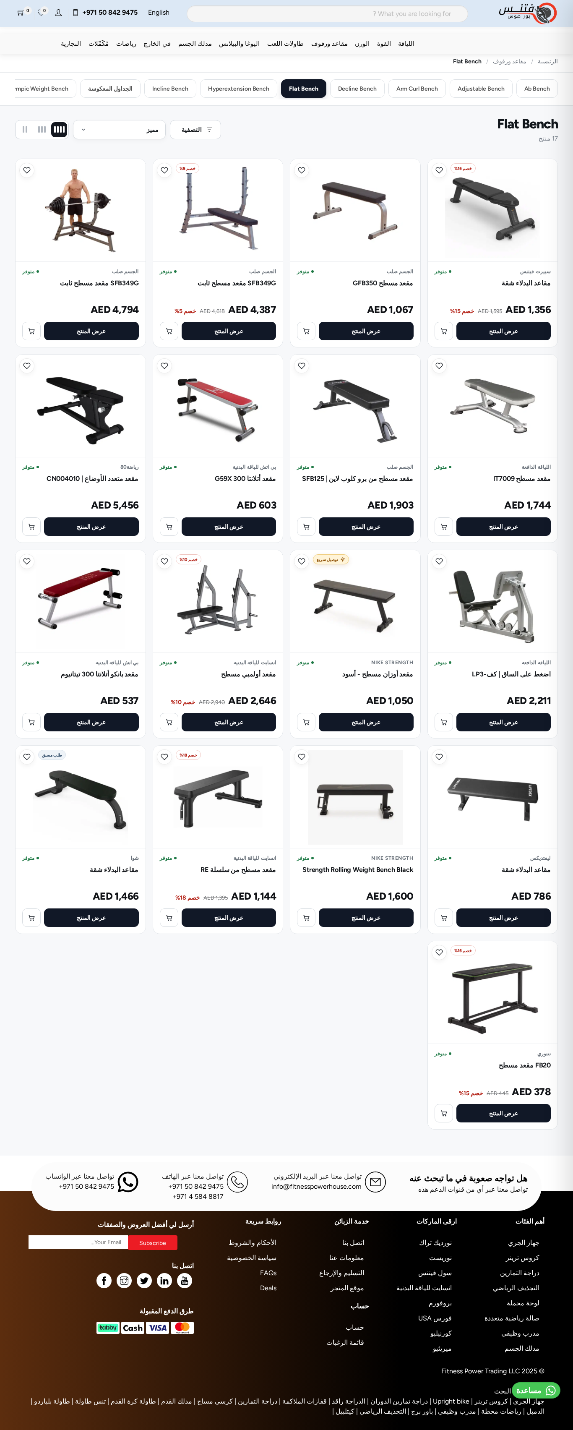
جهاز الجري (523, 1243)
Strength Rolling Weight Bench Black (357, 870)
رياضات (126, 43)
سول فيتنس (435, 1273)
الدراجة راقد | (346, 1401)
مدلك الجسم (195, 43)
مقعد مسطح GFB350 (383, 283)
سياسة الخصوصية (251, 1258)
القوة (384, 43)
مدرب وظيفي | (455, 1411)
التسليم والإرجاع (341, 1273)
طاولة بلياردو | (50, 1401)
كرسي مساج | (213, 1401)
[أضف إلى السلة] (444, 331)
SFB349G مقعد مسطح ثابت (237, 283)
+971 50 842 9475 (108, 12)
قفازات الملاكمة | (303, 1401)
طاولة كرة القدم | (131, 1401)
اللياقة (406, 43)
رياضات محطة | (499, 1411)
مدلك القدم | (175, 1401)
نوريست (440, 1258)
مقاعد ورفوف (329, 43)
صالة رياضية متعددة (511, 1318)
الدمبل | (533, 1411)
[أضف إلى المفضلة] (439, 170)
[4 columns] (59, 129)
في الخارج (157, 43)
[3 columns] (42, 129)
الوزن (362, 43)
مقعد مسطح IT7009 (522, 479)
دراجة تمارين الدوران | (397, 1401)
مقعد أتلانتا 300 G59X (245, 479)
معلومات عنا (346, 1258)
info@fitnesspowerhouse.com (316, 1186)
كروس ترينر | (489, 1401)
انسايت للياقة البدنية (424, 1288)
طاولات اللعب (285, 43)
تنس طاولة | (89, 1401)
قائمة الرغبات (345, 1342)
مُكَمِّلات (99, 43)
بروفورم (440, 1303)
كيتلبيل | (343, 1411)
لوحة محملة (523, 1303)
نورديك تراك (435, 1243)
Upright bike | (449, 1401)
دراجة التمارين (519, 1273)
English (158, 12)
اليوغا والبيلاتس (239, 43)
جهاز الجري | (527, 1401)
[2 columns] (25, 129)
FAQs (268, 1273)
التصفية (192, 129)
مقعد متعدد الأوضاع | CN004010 (93, 479)
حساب (355, 1327)
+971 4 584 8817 (198, 1196)
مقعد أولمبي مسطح (248, 674)
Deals (268, 1288)
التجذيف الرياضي (516, 1288)
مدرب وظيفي (520, 1333)
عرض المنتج (503, 331)
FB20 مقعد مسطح (525, 1065)
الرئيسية (548, 61)
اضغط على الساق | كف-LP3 (511, 674)
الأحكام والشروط (252, 1243)
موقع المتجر (347, 1288)
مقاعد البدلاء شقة (526, 283)
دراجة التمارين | (255, 1401)
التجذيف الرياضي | (381, 1411)
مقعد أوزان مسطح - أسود (377, 674)
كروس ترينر (522, 1258)
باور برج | (420, 1411)
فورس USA (435, 1318)
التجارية (71, 43)
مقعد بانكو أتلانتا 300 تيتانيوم (99, 674)
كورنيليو (441, 1333)
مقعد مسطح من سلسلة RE (238, 870)
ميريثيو (442, 1348)
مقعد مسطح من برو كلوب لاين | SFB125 (358, 479)
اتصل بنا (353, 1243)
